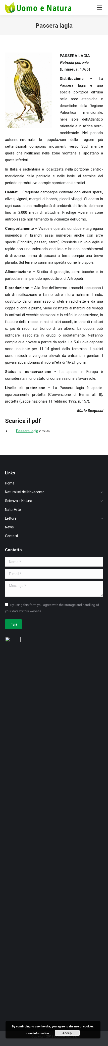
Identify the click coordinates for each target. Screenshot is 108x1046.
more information (37, 1033)
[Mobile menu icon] (99, 7)
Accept (67, 1033)
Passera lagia (27, 431)
